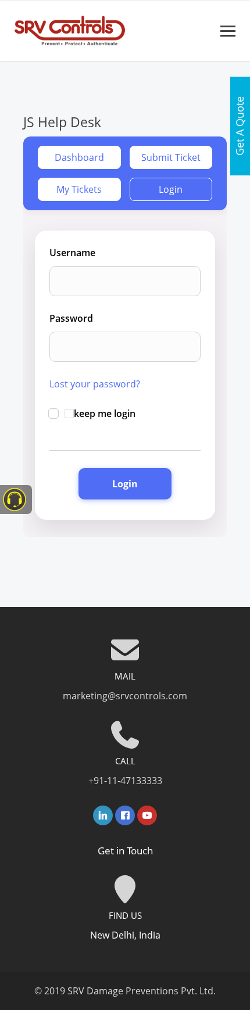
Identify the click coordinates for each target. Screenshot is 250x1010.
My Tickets (79, 189)
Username (72, 252)
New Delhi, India (125, 935)
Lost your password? (94, 384)
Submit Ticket (171, 157)
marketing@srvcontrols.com (125, 695)
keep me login (104, 413)
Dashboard (79, 157)
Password (71, 318)
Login (171, 189)
